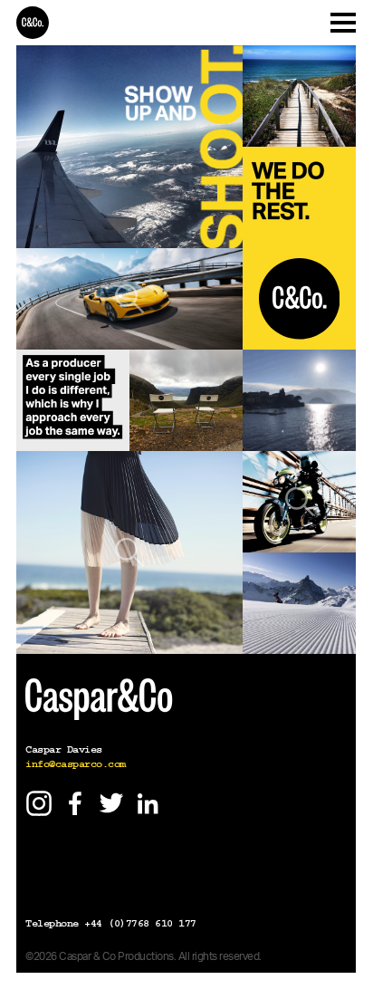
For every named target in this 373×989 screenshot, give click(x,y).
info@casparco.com (75, 764)
